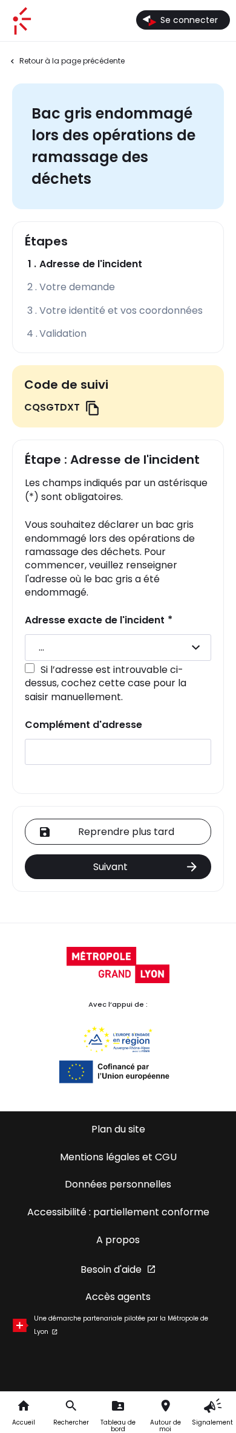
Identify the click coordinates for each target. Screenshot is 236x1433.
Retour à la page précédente (72, 61)
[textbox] (118, 647)
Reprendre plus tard (126, 832)
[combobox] (118, 647)
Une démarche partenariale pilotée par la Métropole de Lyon (121, 1325)
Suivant (110, 867)
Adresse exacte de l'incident (98, 620)
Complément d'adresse (83, 725)
